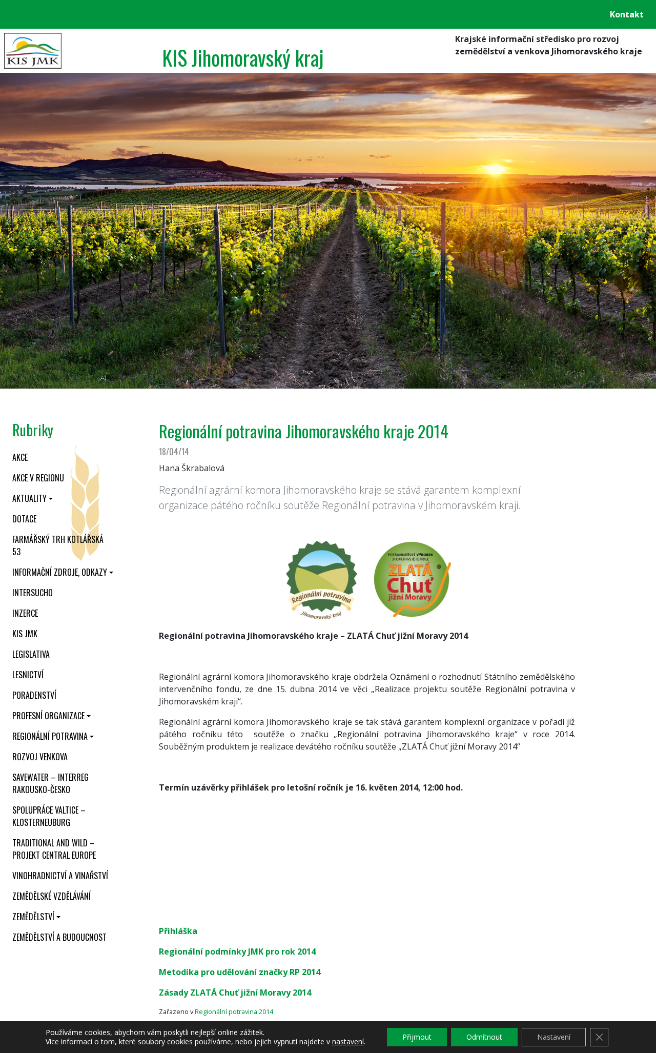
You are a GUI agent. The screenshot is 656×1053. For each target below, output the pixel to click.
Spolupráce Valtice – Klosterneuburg (49, 816)
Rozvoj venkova (40, 757)
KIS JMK (24, 633)
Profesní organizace (48, 716)
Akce (20, 457)
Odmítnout (484, 1037)
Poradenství (34, 695)
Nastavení (553, 1037)
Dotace (24, 519)
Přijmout (417, 1037)
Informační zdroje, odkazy (59, 572)
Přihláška (178, 931)
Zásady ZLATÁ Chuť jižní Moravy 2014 (235, 992)
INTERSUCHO (32, 592)
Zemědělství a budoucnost (59, 937)
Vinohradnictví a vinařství (60, 875)
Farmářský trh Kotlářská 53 (58, 545)
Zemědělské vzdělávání (51, 896)
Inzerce (25, 613)
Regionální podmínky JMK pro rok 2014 (237, 951)
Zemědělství (33, 916)
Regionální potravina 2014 (234, 1011)
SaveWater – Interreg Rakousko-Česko (50, 783)
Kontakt (627, 14)
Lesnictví (28, 675)
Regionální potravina (50, 736)
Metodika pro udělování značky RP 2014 (239, 972)
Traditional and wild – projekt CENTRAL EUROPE (54, 849)
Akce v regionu (38, 478)
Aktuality (29, 498)
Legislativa (31, 654)
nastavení (348, 1041)
